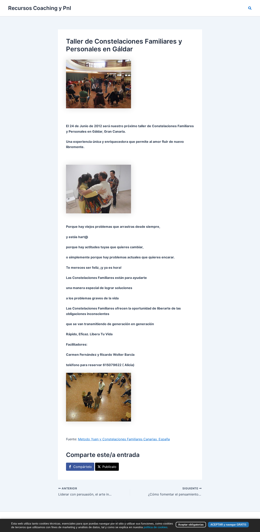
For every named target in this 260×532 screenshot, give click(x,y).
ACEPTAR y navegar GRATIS (228, 524)
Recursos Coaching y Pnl (39, 8)
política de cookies (155, 527)
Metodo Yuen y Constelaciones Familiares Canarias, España (124, 439)
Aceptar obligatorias (191, 524)
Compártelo (82, 467)
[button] (250, 8)
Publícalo (109, 467)
